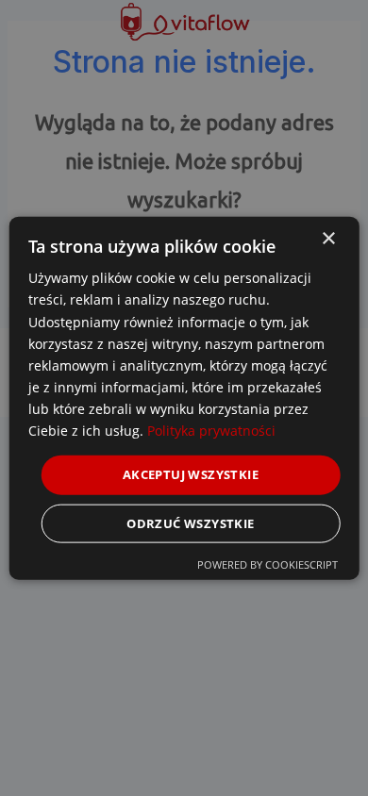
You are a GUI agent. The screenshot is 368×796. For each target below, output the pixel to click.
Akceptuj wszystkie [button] (191, 474)
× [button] (328, 239)
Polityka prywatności (211, 430)
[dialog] (184, 398)
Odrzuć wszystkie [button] (190, 522)
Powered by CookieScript (267, 563)
